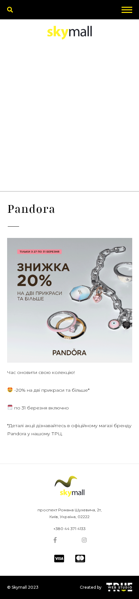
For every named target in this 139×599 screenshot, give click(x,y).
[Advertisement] (69, 118)
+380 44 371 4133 (69, 529)
